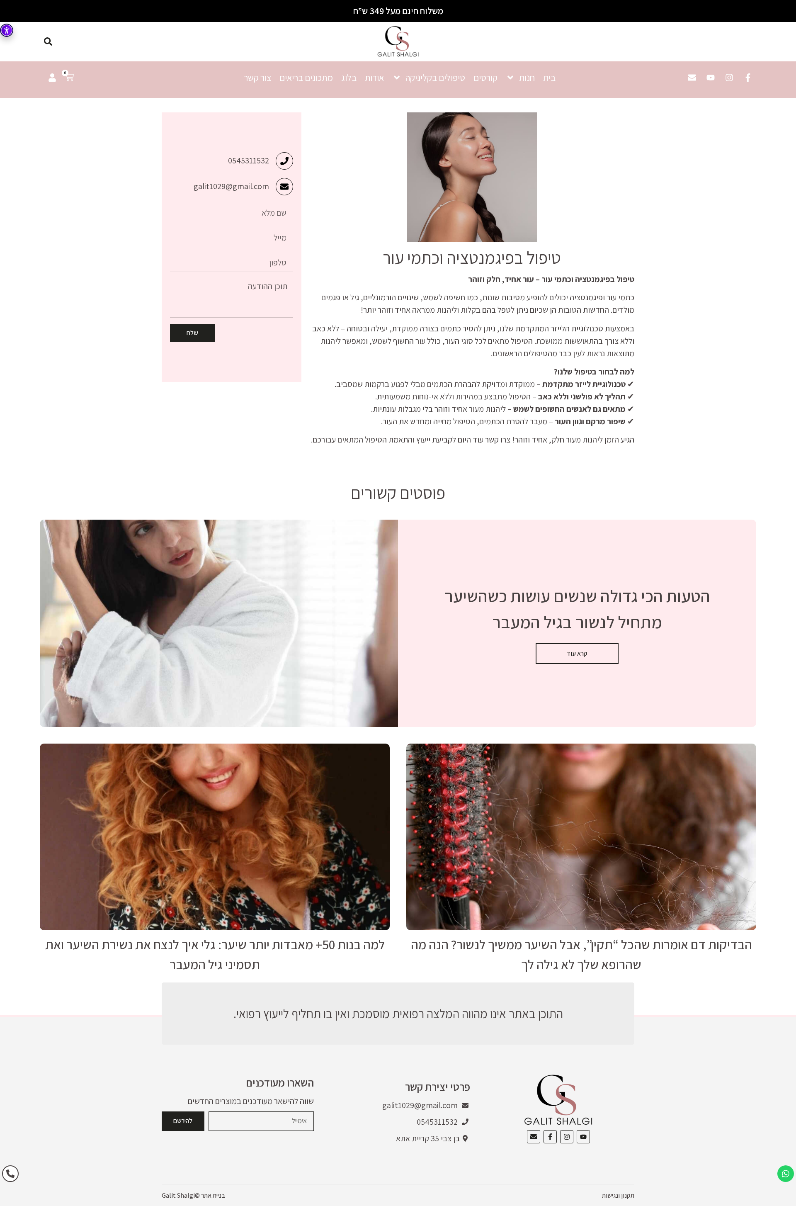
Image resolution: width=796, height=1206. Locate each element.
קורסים (485, 77)
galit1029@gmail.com (231, 186)
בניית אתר (213, 1195)
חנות (527, 77)
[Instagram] (729, 77)
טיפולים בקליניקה (435, 77)
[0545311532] (284, 161)
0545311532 (248, 160)
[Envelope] (692, 77)
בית (549, 77)
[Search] (48, 41)
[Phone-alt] (10, 1173)
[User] (52, 77)
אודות (374, 77)
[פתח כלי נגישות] (6, 30)
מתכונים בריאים (306, 77)
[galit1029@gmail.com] (284, 186)
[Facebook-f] (748, 77)
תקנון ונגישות (618, 1195)
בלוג (349, 77)
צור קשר (257, 77)
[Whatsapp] (785, 1173)
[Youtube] (710, 77)
